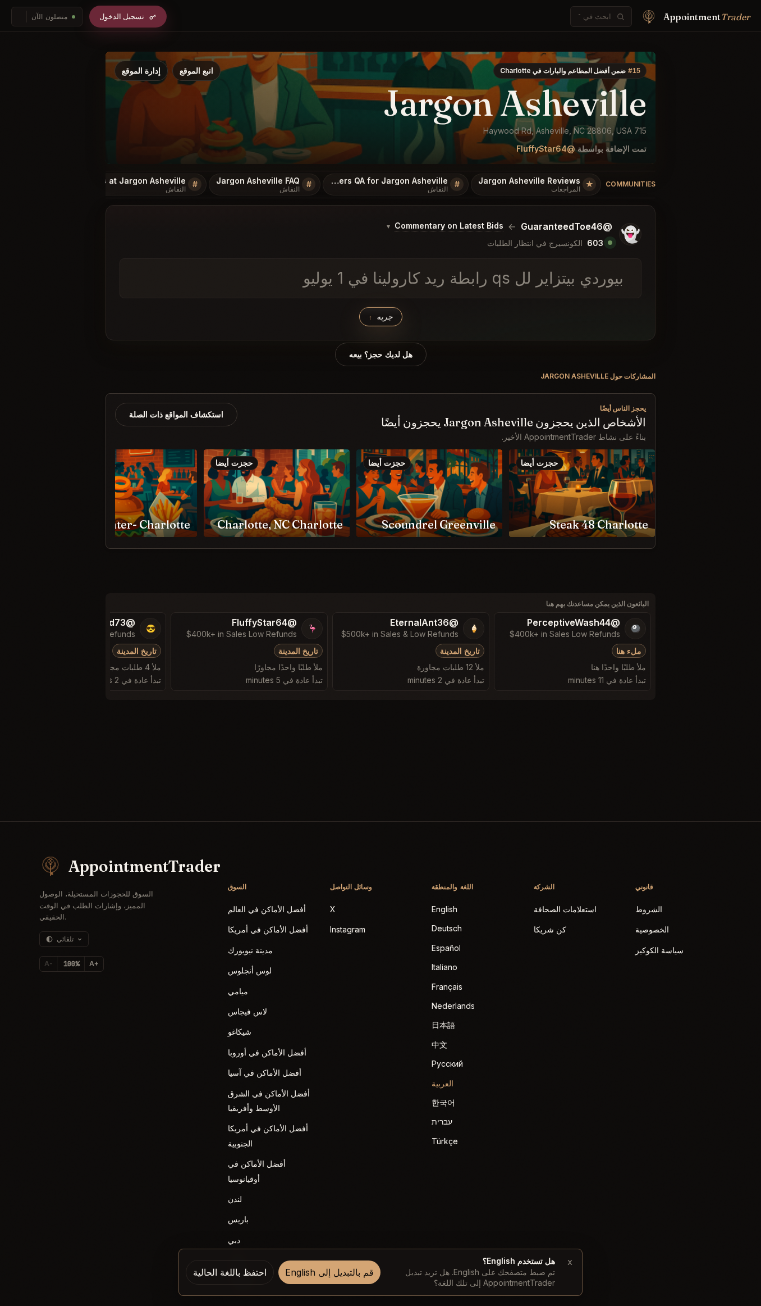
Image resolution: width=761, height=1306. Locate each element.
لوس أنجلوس (250, 970)
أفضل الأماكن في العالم (267, 909)
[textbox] (380, 278)
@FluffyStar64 (545, 148)
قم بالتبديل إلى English (329, 1272)
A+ (94, 963)
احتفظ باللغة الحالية (230, 1272)
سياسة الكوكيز (659, 950)
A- (48, 963)
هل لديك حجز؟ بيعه (380, 354)
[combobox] (594, 16)
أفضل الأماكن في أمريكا (268, 929)
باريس (238, 1219)
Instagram (347, 929)
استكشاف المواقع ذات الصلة (176, 414)
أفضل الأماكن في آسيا (264, 1072)
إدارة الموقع (141, 70)
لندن (235, 1199)
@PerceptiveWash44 (573, 622)
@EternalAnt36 (424, 622)
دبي (234, 1240)
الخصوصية (652, 929)
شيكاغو (239, 1031)
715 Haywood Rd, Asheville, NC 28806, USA (565, 130)
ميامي (238, 991)
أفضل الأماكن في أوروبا (267, 1052)
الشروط (648, 909)
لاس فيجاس (247, 1011)
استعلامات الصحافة (565, 909)
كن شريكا (550, 929)
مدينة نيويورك (250, 950)
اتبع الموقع (196, 70)
